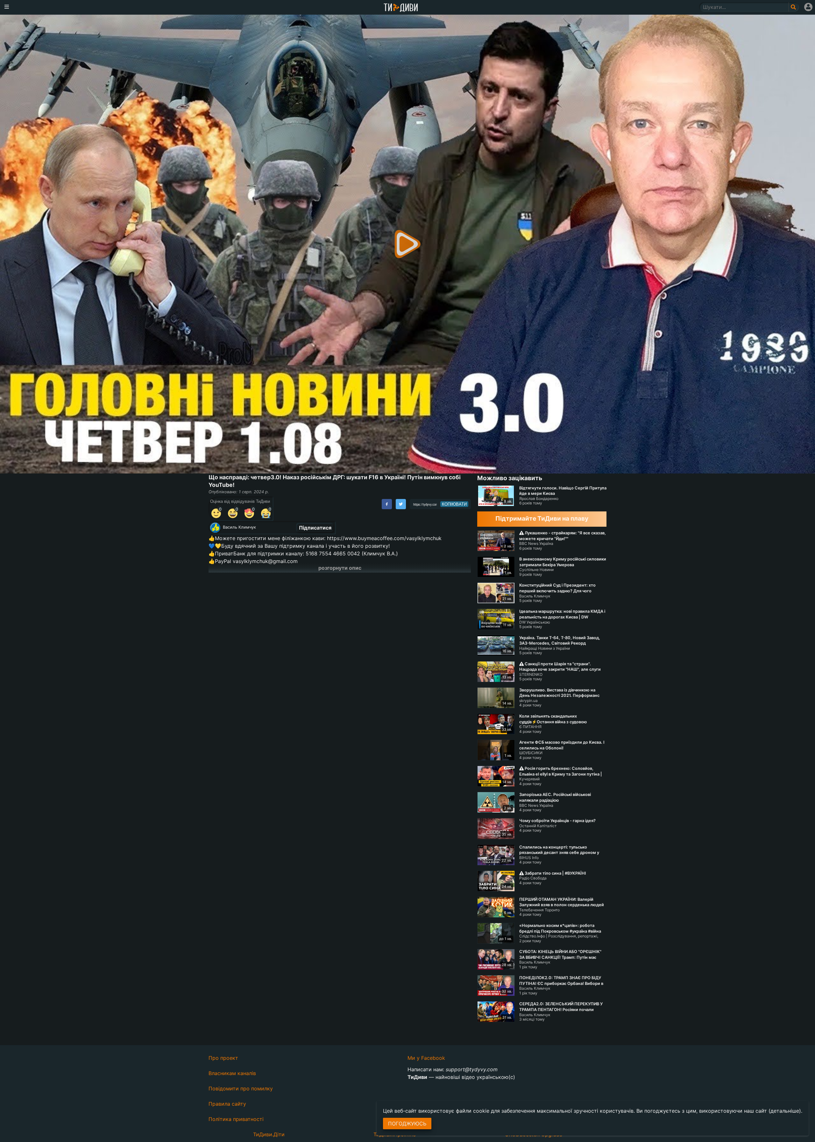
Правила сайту (227, 1104)
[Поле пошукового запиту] (794, 7)
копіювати (454, 504)
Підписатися (315, 527)
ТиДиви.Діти (269, 1134)
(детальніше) (785, 1111)
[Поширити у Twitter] (401, 504)
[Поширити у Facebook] (387, 504)
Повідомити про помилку (241, 1088)
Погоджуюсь (407, 1123)
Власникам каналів (232, 1073)
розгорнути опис (339, 568)
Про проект (223, 1058)
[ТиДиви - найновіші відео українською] (400, 8)
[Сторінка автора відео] (215, 528)
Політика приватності (236, 1119)
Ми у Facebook (426, 1058)
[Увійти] (808, 7)
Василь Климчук (239, 527)
